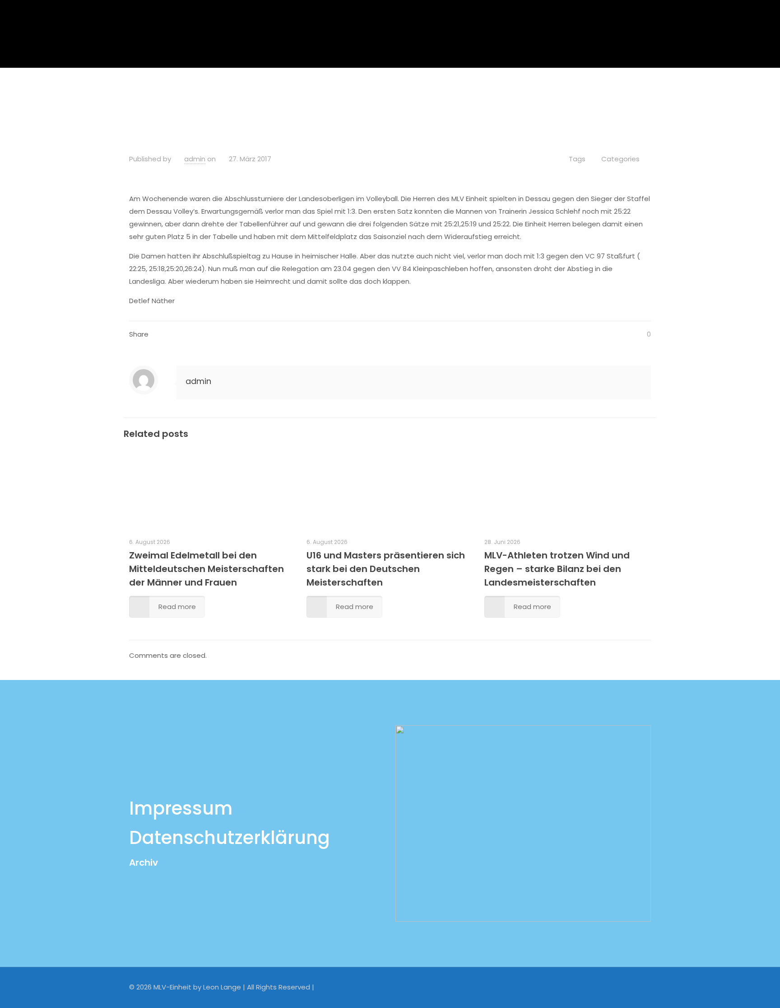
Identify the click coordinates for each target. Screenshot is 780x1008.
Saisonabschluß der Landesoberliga (437, 92)
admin (194, 159)
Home (293, 92)
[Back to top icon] (641, 986)
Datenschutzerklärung (229, 837)
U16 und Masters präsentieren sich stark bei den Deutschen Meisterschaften (385, 569)
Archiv (143, 862)
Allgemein (340, 92)
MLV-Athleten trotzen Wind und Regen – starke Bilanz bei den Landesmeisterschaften (557, 569)
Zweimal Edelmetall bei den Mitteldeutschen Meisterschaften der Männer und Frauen (206, 569)
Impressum (180, 808)
